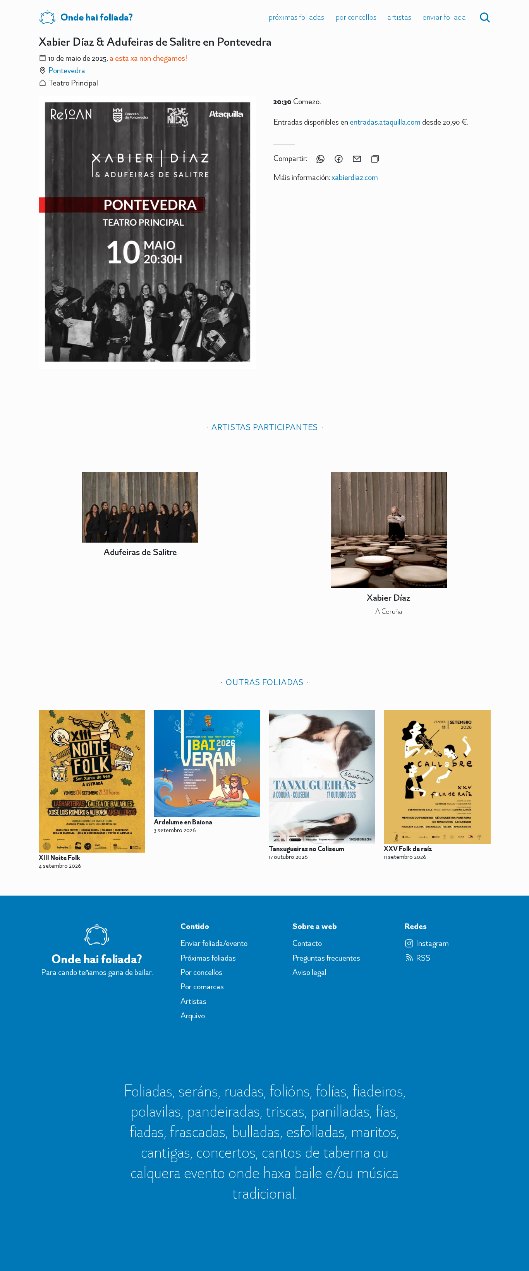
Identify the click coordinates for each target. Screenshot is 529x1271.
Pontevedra (66, 70)
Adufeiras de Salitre (140, 552)
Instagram (432, 943)
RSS (423, 958)
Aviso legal (309, 972)
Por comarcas (202, 987)
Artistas (399, 16)
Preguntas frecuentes (326, 958)
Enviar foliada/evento (213, 943)
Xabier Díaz (388, 597)
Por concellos (355, 16)
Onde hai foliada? (96, 17)
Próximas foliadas (296, 16)
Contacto (307, 943)
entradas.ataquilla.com (385, 121)
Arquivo (192, 1016)
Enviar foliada (444, 16)
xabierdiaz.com (354, 177)
